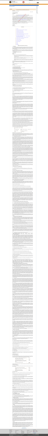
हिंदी (38, 0)
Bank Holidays (11, 430)
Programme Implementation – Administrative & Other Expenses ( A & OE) (22, 37)
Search (38, 2)
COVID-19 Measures (17, 430)
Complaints (10, 432)
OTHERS (17, 43)
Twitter (36, 430)
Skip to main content (10, 0)
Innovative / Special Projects (18, 39)
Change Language (36, 0)
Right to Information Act (29, 432)
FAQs (15, 432)
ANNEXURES (17, 44)
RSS (34, 430)
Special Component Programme (18, 40)
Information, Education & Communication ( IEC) (20, 38)
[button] (29, 0)
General (17, 42)
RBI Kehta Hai (28, 430)
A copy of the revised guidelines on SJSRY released (22, 19)
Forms (21, 430)
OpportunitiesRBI (22, 432)
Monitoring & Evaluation (18, 41)
